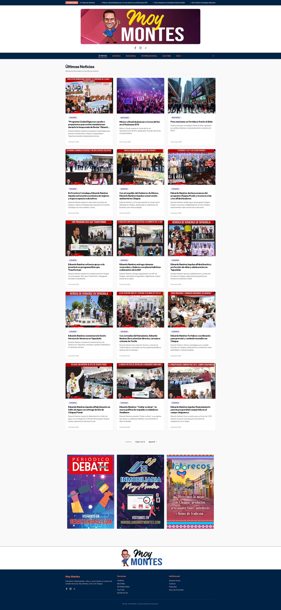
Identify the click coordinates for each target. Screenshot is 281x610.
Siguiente (152, 442)
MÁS (178, 56)
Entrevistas (122, 593)
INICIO (104, 56)
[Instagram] (140, 48)
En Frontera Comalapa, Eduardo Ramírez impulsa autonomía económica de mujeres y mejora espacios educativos (185, 3)
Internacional (149, 56)
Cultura (166, 56)
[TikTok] (145, 48)
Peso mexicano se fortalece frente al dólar (122, 3)
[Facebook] (135, 48)
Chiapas (116, 56)
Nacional (131, 56)
